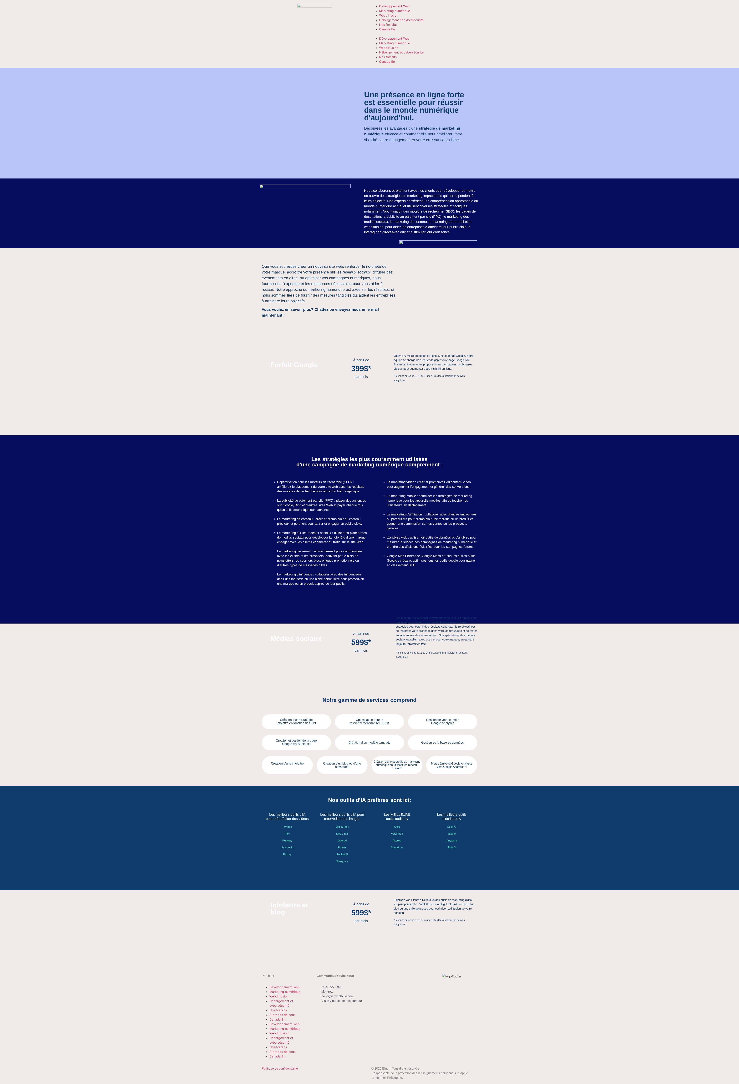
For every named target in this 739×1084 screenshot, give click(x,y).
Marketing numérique (394, 11)
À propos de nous (282, 1015)
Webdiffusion (388, 15)
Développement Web (394, 6)
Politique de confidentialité (280, 1068)
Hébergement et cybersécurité (401, 20)
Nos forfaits (388, 25)
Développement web (284, 987)
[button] (424, 34)
